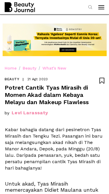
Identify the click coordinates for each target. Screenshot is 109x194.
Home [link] (11, 68)
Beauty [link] (29, 68)
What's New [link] (54, 68)
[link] (33, 184)
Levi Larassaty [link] (30, 112)
